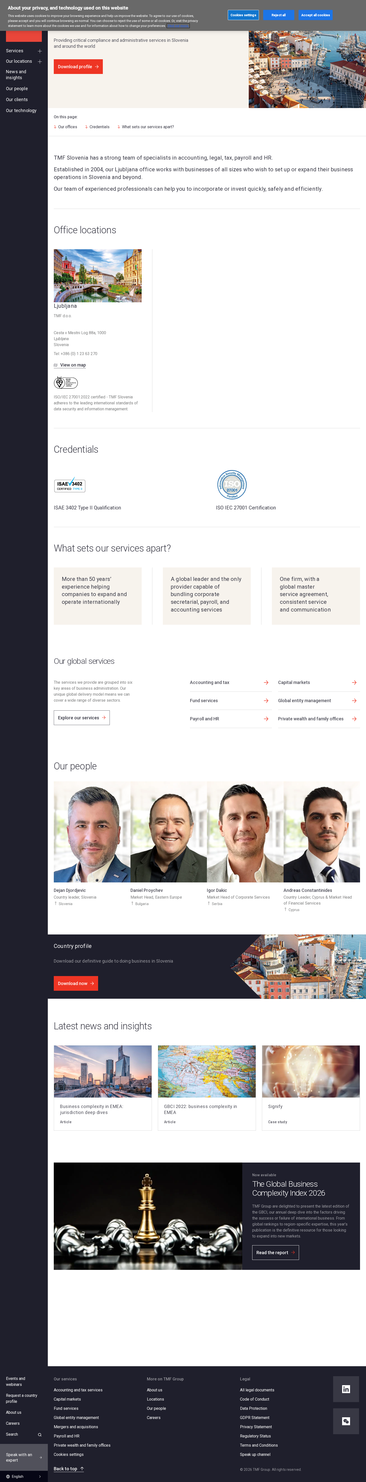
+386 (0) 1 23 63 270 (79, 353)
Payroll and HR (66, 1436)
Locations (155, 1399)
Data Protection (253, 1408)
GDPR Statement (254, 1417)
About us (154, 1390)
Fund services (66, 1408)
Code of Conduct (254, 1399)
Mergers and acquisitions (76, 1426)
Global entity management (76, 1417)
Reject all (279, 15)
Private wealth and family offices (82, 1445)
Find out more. (178, 26)
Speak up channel (255, 1454)
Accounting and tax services (78, 1390)
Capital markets (67, 1399)
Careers (154, 1417)
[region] (183, 15)
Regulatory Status (255, 1436)
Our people (156, 1408)
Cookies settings (69, 1454)
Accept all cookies (315, 15)
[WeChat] (346, 1421)
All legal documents (257, 1390)
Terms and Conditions (259, 1445)
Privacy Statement (256, 1426)
